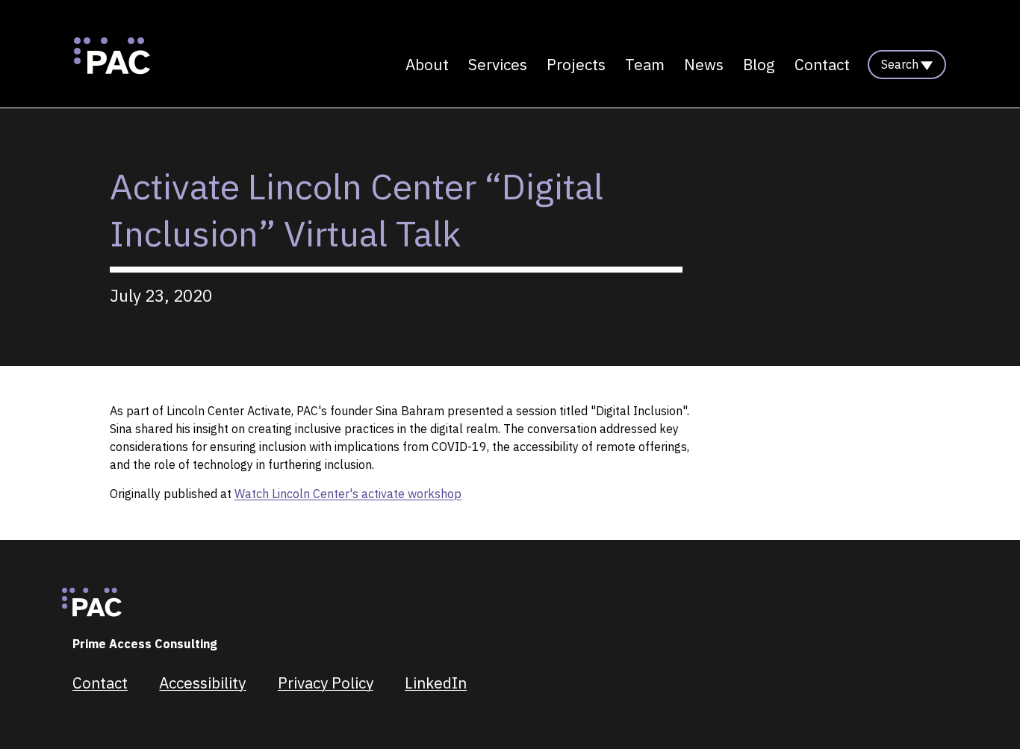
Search (899, 64)
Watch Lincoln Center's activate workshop (347, 493)
